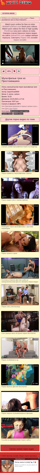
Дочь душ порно (11, 109)
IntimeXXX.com (18, 35)
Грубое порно (7, 113)
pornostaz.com (10, 447)
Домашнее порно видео (20, 111)
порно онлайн (20, 40)
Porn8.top (8, 31)
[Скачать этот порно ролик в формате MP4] (19, 71)
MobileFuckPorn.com (11, 26)
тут (35, 449)
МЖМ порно (18, 113)
